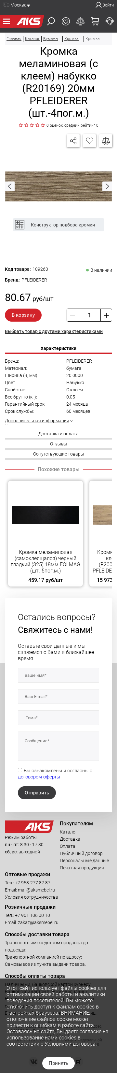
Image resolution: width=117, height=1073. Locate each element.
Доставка (70, 839)
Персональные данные (84, 860)
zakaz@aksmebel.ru (38, 922)
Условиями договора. (71, 1044)
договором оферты (39, 777)
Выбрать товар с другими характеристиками (54, 331)
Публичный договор (81, 853)
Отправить (37, 793)
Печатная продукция (82, 867)
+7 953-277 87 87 (32, 882)
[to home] (29, 831)
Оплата (67, 846)
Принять (58, 1063)
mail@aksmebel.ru (36, 889)
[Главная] (28, 21)
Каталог (68, 831)
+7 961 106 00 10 (32, 915)
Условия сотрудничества (31, 897)
